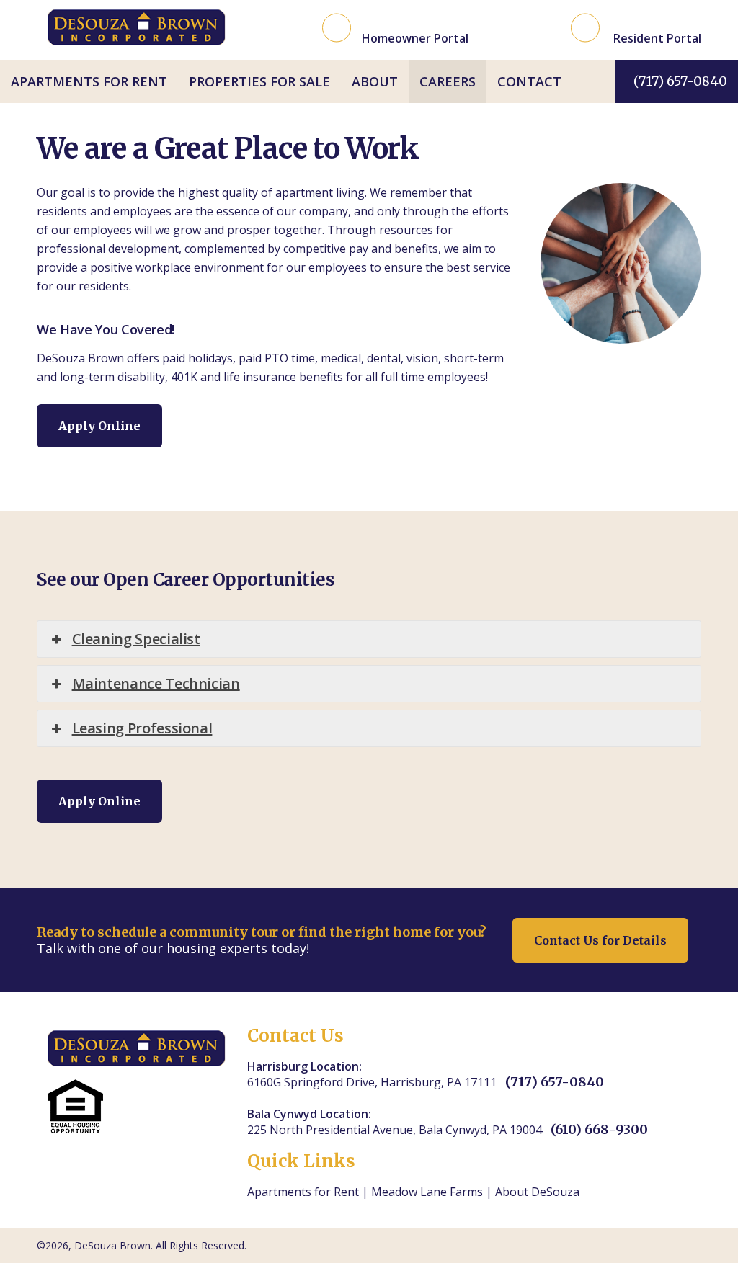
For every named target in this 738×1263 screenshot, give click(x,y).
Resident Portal (655, 37)
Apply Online (99, 426)
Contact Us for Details (600, 940)
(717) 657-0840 (680, 81)
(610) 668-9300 (599, 1129)
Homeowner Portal (415, 37)
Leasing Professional (142, 728)
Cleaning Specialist (136, 638)
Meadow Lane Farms (427, 1192)
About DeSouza (537, 1192)
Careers (447, 81)
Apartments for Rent (89, 81)
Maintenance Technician (156, 683)
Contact (529, 81)
